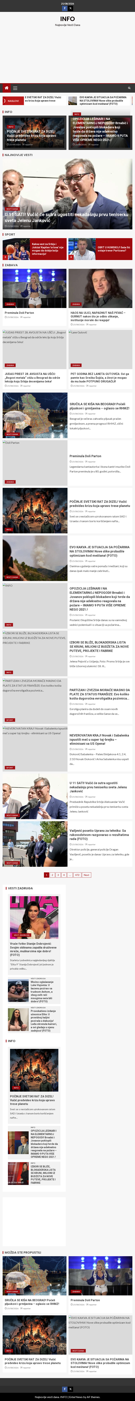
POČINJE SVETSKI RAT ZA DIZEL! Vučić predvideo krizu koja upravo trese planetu (31, 136)
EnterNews (76, 1397)
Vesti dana (12, 209)
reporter (29, 144)
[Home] (7, 88)
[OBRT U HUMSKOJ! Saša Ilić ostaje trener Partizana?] (82, 249)
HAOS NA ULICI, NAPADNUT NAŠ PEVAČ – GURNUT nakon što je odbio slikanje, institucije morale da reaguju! (98, 316)
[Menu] (14, 88)
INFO (67, 18)
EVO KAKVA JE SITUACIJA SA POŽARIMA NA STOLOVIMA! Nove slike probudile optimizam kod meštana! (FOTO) (100, 551)
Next (86, 874)
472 (77, 874)
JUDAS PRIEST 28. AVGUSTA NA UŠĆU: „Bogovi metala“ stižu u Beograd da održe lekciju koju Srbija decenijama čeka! (32, 377)
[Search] (129, 88)
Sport (10, 720)
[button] (14, 88)
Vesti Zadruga (22, 935)
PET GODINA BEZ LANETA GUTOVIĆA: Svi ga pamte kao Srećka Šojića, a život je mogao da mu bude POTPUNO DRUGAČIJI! (100, 377)
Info (11, 127)
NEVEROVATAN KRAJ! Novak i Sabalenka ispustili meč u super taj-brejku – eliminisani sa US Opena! (99, 740)
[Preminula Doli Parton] (34, 288)
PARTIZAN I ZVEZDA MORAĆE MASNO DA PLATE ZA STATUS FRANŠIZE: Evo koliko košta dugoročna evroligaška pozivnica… (100, 694)
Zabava (10, 304)
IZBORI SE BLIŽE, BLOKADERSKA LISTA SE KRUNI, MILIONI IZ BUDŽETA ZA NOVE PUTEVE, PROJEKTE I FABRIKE (99, 647)
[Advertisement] (67, 53)
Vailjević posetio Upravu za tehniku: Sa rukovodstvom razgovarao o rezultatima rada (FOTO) (99, 835)
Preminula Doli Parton (19, 312)
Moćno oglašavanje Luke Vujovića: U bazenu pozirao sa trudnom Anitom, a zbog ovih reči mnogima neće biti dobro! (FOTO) (42, 992)
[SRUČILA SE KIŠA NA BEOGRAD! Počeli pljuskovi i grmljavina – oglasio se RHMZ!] (35, 415)
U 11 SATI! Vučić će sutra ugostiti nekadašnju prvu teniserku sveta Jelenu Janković (98, 787)
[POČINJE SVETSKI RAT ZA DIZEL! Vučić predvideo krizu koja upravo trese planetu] (35, 510)
